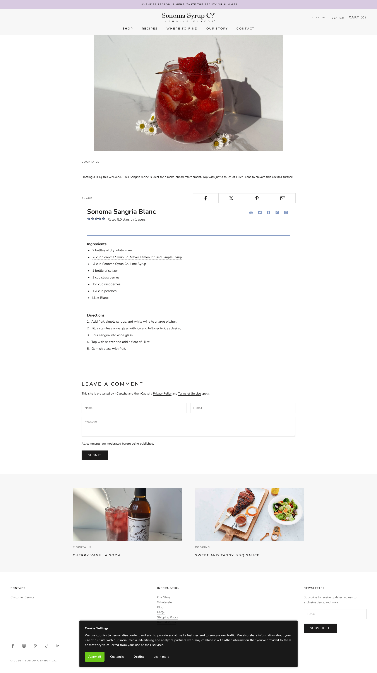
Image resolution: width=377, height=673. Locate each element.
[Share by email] (282, 198)
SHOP (128, 28)
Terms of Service (189, 393)
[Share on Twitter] (231, 198)
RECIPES (150, 28)
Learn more (161, 657)
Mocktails (82, 547)
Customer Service (22, 597)
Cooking (202, 547)
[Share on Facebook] (205, 198)
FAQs (161, 612)
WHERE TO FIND (182, 28)
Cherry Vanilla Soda (97, 555)
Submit (94, 455)
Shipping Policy (167, 617)
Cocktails (90, 161)
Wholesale (164, 602)
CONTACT (245, 28)
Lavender (148, 4)
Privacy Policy (162, 393)
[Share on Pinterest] (257, 198)
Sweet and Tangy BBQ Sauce (227, 555)
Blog (160, 607)
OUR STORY (217, 28)
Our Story (164, 597)
